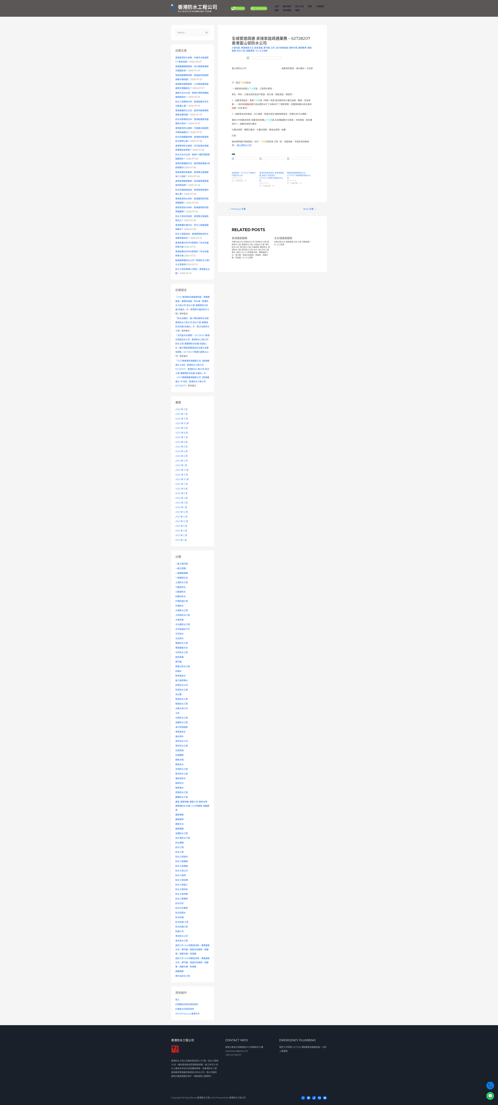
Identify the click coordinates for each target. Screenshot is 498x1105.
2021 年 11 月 (181, 516)
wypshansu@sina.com (236, 1051)
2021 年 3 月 (181, 530)
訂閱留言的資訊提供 (184, 1009)
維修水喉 (179, 760)
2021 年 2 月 (181, 535)
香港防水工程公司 (197, 7)
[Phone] (314, 1098)
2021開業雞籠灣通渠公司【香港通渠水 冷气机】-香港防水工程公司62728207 (192, 381)
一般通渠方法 (181, 578)
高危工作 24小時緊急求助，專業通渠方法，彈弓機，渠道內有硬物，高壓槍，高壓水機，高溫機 (192, 949)
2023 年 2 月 (181, 460)
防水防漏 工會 (181, 922)
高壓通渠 (179, 971)
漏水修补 (179, 736)
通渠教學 (179, 819)
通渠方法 (179, 824)
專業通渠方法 (181, 648)
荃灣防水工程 (181, 769)
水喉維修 (320, 6)
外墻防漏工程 (181, 601)
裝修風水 (179, 788)
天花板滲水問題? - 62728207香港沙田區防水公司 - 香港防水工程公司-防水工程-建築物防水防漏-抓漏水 (192, 339)
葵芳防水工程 (181, 774)
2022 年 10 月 (182, 479)
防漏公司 (179, 931)
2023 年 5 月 (181, 446)
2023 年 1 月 (181, 465)
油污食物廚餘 (181, 727)
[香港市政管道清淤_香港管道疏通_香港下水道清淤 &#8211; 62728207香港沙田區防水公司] (271, 164)
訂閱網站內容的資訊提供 (186, 1004)
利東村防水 (180, 596)
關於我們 (287, 6)
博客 (310, 6)
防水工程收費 (181, 880)
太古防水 (179, 638)
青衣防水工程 (181, 940)
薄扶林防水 (180, 778)
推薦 (277, 10)
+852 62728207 (233, 1055)
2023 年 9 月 (181, 428)
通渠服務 (179, 828)
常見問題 (287, 10)
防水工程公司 (181, 870)
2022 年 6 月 (181, 488)
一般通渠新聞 (181, 573)
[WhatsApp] (303, 1098)
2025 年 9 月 (181, 409)
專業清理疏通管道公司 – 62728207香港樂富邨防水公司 (299, 175)
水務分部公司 (181, 708)
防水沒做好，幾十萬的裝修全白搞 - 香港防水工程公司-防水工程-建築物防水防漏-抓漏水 (192, 322)
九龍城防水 (180, 592)
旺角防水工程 (181, 690)
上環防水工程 (181, 582)
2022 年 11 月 (181, 474)
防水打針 (179, 903)
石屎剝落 (179, 750)
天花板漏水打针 (182, 629)
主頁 (277, 6)
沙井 (177, 713)
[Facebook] (308, 1098)
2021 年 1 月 (181, 540)
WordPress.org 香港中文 (187, 1013)
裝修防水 (179, 783)
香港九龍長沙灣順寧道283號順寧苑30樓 (244, 1047)
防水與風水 (180, 912)
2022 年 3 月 (181, 502)
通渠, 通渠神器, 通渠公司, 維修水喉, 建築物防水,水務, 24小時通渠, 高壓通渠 (192, 806)
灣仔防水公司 (181, 741)
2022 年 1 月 (181, 507)
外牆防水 (179, 606)
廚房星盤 (179, 657)
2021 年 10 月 (181, 521)
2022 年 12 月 (181, 470)
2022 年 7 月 (181, 484)
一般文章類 (180, 568)
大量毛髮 (179, 620)
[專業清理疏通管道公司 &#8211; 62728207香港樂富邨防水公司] (299, 164)
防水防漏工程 (181, 926)
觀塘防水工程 (181, 797)
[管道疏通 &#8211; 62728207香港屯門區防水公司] (244, 164)
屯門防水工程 (181, 652)
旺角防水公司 (181, 685)
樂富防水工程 (181, 704)
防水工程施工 (181, 884)
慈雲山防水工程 (182, 666)
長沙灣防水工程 (182, 838)
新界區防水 (180, 676)
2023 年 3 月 (181, 456)
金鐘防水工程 (181, 833)
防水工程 (299, 6)
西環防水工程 (181, 792)
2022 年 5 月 (181, 493)
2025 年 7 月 (181, 414)
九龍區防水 (180, 587)
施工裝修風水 (181, 680)
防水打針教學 (181, 908)
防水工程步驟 (181, 894)
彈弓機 (178, 662)
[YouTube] (325, 1098)
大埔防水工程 (181, 610)
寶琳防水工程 (181, 643)
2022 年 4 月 (181, 498)
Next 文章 (309, 209)
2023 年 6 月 (181, 442)
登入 (177, 999)
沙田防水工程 (181, 718)
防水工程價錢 (181, 866)
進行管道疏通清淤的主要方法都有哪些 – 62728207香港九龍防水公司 (192, 352)
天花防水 (179, 634)
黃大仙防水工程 (182, 976)
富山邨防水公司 (244, 145)
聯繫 (297, 10)
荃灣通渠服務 (239, 238)
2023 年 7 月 (181, 437)
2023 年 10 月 (182, 423)
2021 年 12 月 (181, 512)
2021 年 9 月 (181, 526)
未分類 (178, 694)
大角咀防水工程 (182, 615)
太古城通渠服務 (283, 238)
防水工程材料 (181, 889)
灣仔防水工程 (181, 746)
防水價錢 (179, 842)
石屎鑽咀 (179, 755)
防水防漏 (179, 917)
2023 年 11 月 (181, 419)
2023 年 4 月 (181, 451)
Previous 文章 (237, 209)
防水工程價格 (181, 861)
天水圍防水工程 (182, 624)
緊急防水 (179, 764)
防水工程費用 (181, 898)
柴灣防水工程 (181, 699)
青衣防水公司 (181, 936)
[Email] (319, 1098)
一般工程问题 (181, 564)
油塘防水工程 (181, 722)
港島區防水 (180, 732)
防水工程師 (180, 875)
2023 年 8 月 (181, 433)
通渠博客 (179, 814)
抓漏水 (178, 671)
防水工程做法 (181, 856)
